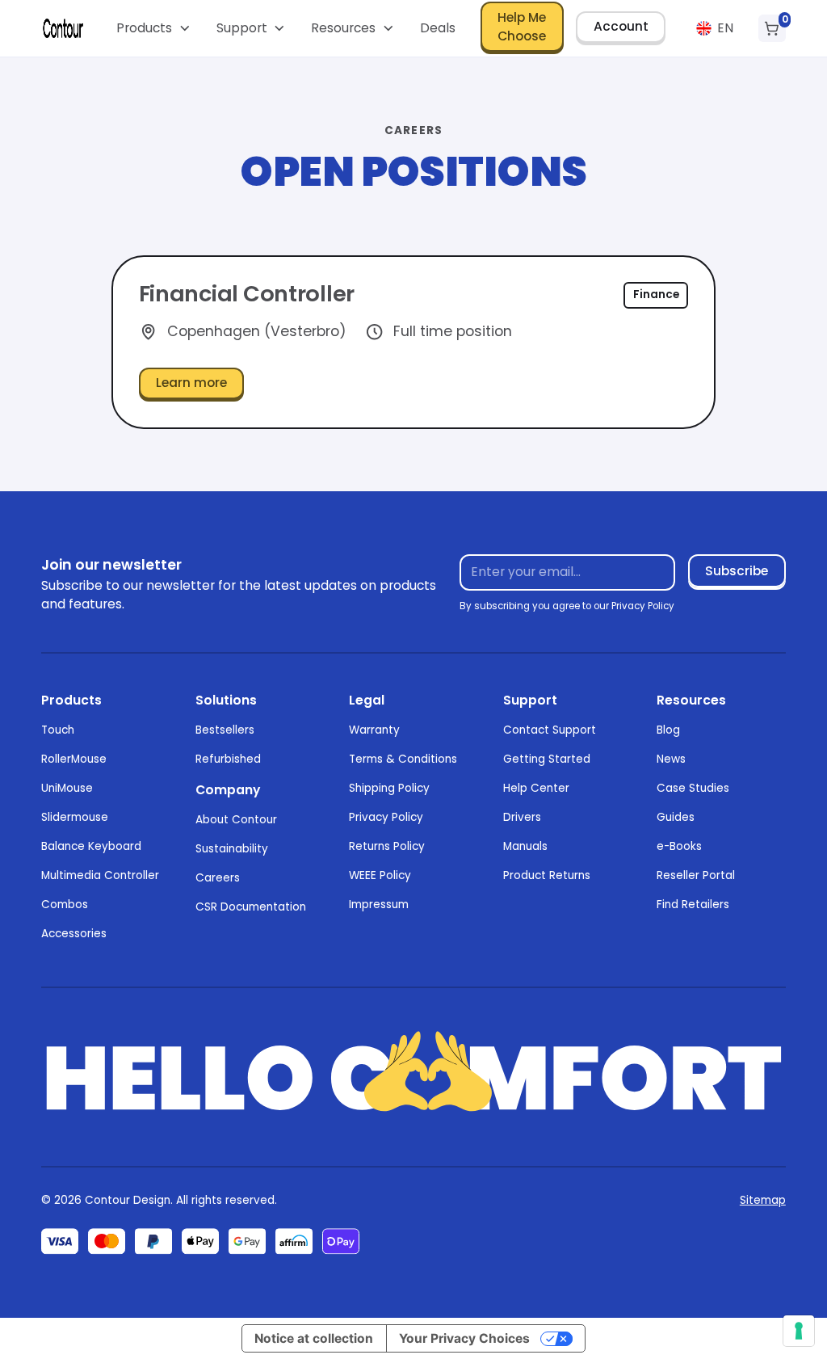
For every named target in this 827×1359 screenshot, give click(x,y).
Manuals (525, 846)
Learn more (191, 382)
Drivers (522, 817)
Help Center (536, 788)
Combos (64, 904)
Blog (668, 730)
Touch (57, 730)
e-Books (679, 846)
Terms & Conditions (403, 759)
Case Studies (693, 788)
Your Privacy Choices (464, 1338)
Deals (437, 27)
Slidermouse (74, 817)
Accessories (74, 933)
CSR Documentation (250, 907)
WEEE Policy (380, 875)
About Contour (236, 819)
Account (621, 26)
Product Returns (546, 875)
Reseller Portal (696, 875)
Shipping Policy (389, 788)
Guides (676, 817)
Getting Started (546, 759)
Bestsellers (224, 730)
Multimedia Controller (100, 875)
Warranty (374, 730)
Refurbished (228, 759)
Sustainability (231, 848)
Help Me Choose (521, 26)
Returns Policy (387, 846)
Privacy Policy (386, 817)
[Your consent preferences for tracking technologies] (798, 1330)
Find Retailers (693, 904)
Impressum (379, 904)
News (671, 759)
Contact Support (549, 730)
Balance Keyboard (91, 846)
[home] (63, 28)
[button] (154, 28)
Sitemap (763, 1200)
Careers (217, 878)
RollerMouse (74, 759)
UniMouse (67, 788)
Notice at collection (313, 1338)
